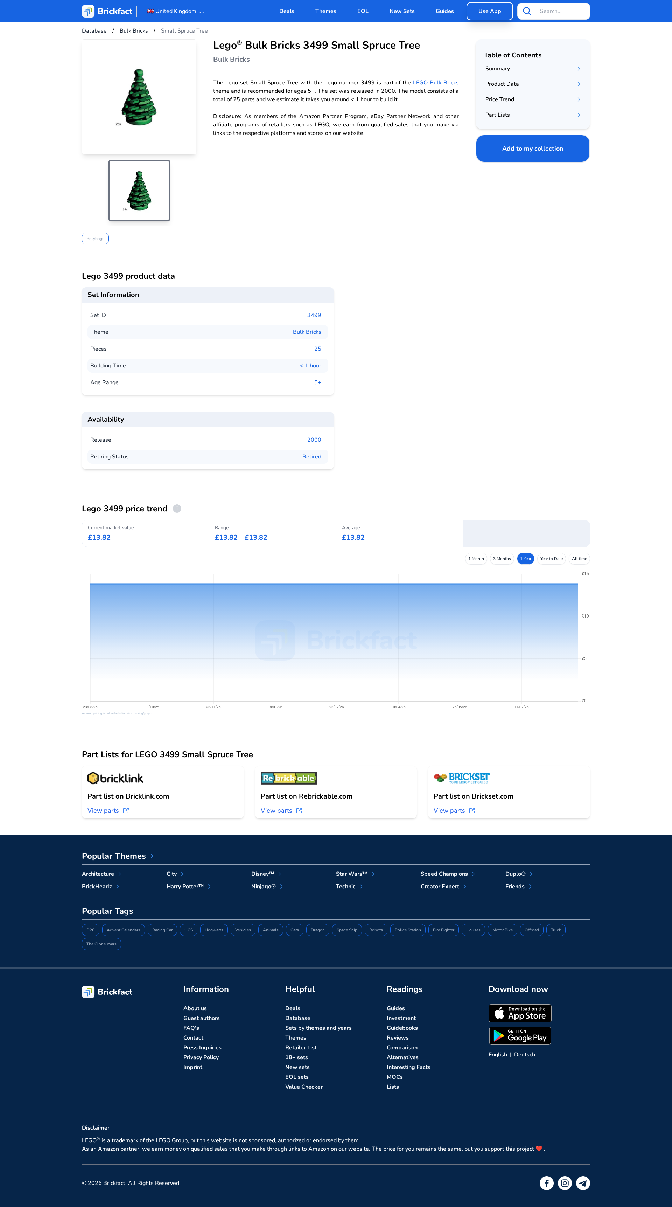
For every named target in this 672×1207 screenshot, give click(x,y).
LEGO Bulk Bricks (436, 83)
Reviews (398, 1038)
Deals (286, 11)
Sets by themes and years (318, 1028)
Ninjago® (263, 886)
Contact (193, 1038)
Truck (556, 930)
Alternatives (403, 1057)
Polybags (95, 238)
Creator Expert (440, 886)
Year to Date (551, 558)
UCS (188, 930)
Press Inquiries (202, 1047)
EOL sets (297, 1077)
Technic (346, 886)
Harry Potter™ (185, 886)
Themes (325, 11)
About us (195, 1008)
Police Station (408, 930)
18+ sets (296, 1057)
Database (297, 1018)
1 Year (525, 558)
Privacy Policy (201, 1057)
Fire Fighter (443, 930)
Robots (376, 930)
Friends (515, 886)
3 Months (502, 558)
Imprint (192, 1067)
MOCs (395, 1077)
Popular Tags (107, 911)
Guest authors (201, 1018)
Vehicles (243, 930)
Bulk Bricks (307, 332)
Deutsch (524, 1054)
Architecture (98, 873)
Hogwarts (214, 930)
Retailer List (301, 1047)
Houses (473, 930)
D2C (90, 930)
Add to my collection (533, 148)
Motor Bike (502, 930)
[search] (527, 11)
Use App (489, 11)
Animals (271, 930)
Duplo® (515, 873)
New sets (297, 1067)
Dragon (318, 930)
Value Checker (304, 1087)
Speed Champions (444, 873)
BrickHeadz (97, 886)
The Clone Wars (101, 944)
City (172, 873)
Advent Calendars (123, 930)
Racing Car (162, 930)
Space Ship (347, 930)
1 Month (476, 558)
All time (579, 558)
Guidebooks (402, 1028)
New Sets (402, 11)
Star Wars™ (352, 873)
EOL (363, 11)
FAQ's (191, 1028)
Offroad (532, 930)
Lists (393, 1087)
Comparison (402, 1047)
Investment (401, 1018)
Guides (445, 11)
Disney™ (262, 873)
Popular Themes (114, 856)
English (498, 1054)
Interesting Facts (408, 1067)
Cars (294, 930)
